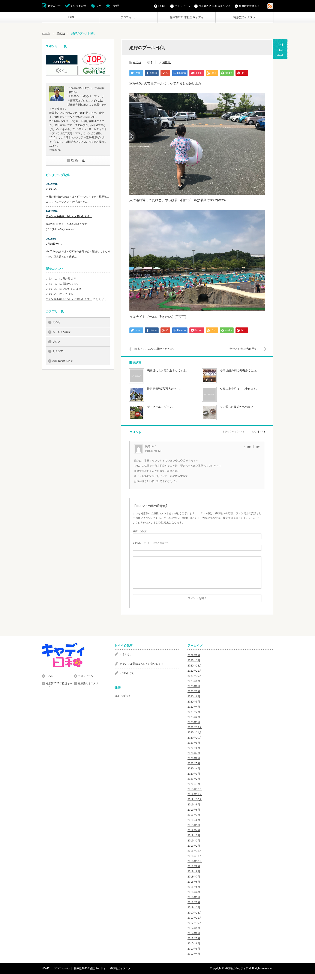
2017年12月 (195, 912)
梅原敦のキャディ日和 (238, 968)
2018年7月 (194, 876)
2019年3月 (194, 835)
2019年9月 (194, 804)
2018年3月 (194, 897)
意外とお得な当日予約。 (245, 348)
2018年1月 (194, 907)
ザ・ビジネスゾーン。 (161, 407)
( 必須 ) (140, 531)
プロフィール (128, 17)
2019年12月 (195, 789)
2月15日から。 (54, 243)
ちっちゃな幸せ (61, 331)
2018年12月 (195, 850)
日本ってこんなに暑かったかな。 (155, 348)
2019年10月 (195, 799)
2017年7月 (194, 938)
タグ (98, 5)
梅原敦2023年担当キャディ (187, 17)
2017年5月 (194, 948)
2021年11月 (195, 670)
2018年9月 (194, 866)
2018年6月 (194, 881)
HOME (71, 17)
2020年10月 (195, 737)
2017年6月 (194, 943)
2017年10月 (195, 922)
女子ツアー (58, 351)
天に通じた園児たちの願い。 (238, 407)
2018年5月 (194, 886)
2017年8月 (194, 933)
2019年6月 (194, 820)
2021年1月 (194, 722)
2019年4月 (194, 830)
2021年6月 (194, 696)
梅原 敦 (166, 62)
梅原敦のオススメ (244, 17)
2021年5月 (194, 701)
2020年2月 (194, 778)
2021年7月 (194, 691)
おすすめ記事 (79, 5)
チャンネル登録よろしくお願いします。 (69, 216)
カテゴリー (54, 5)
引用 (258, 446)
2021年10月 (195, 675)
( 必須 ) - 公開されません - (152, 543)
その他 (115, 5)
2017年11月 (195, 917)
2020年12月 (195, 727)
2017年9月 (194, 928)
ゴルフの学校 (122, 695)
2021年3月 (194, 711)
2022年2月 (194, 655)
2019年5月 (194, 825)
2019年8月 (194, 809)
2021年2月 (194, 717)
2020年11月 (195, 732)
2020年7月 (194, 753)
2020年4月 (194, 768)
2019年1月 (194, 845)
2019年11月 (195, 794)
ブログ (56, 341)
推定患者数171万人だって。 (164, 388)
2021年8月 (194, 686)
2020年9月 (194, 742)
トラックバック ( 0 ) (233, 431)
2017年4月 (194, 953)
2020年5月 (194, 763)
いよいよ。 (52, 188)
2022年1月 (194, 660)
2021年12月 (195, 665)
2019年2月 (194, 840)
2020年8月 (194, 747)
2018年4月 (194, 892)
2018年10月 (195, 861)
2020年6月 (194, 758)
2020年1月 (194, 784)
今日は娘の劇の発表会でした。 (239, 370)
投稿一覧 (78, 160)
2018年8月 (194, 871)
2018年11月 (195, 856)
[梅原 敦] (56, 100)
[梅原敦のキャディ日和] (74, 654)
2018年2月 (194, 902)
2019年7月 (194, 814)
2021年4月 (194, 706)
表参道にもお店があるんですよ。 (168, 370)
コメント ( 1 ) (257, 431)
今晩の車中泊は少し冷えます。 (239, 388)
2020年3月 (194, 773)
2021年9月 (194, 681)
